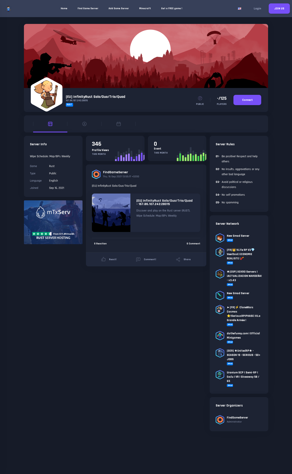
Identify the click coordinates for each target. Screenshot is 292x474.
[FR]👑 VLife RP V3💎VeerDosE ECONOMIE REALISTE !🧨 (241, 254)
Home (64, 8)
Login (257, 8)
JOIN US (279, 8)
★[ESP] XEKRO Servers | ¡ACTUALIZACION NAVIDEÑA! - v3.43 (244, 276)
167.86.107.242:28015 (77, 100)
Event (157, 149)
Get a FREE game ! (171, 8)
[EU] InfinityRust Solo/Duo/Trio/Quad (95, 96)
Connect (247, 100)
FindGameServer (115, 172)
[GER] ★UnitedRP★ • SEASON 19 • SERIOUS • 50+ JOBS (243, 355)
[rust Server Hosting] (53, 222)
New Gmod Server (238, 236)
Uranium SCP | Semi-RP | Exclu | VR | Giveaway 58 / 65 (243, 377)
